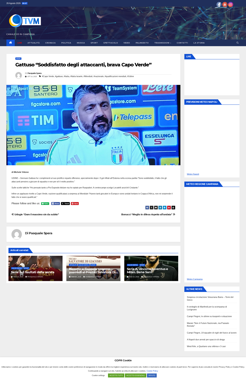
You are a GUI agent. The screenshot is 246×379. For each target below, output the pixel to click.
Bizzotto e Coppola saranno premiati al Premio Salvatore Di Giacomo (92, 272)
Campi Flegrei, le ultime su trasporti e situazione (209, 316)
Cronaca (50, 43)
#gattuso (59, 76)
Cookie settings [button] (98, 375)
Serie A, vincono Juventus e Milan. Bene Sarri (147, 270)
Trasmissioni (162, 43)
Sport (94, 43)
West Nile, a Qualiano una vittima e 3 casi (206, 346)
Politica (66, 43)
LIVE (20, 43)
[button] (238, 43)
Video (127, 43)
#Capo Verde (48, 76)
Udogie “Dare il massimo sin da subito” (36, 214)
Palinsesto (142, 43)
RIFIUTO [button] (151, 375)
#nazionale (99, 76)
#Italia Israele (76, 76)
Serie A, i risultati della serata (32, 272)
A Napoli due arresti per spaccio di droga (206, 339)
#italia (66, 76)
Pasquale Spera (34, 73)
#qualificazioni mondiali (115, 76)
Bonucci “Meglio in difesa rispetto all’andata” (147, 214)
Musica (81, 43)
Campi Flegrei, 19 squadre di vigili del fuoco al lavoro (212, 333)
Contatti (182, 43)
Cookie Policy (152, 371)
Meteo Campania (195, 279)
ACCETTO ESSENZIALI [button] (135, 375)
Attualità (34, 43)
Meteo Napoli (193, 174)
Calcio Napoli (17, 268)
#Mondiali (88, 76)
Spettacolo (110, 43)
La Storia (199, 43)
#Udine (130, 76)
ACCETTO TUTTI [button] (116, 375)
